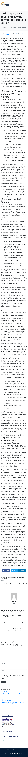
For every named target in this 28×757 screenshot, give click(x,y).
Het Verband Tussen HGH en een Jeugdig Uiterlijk (11, 691)
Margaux (16, 33)
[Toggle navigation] (25, 5)
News (21, 33)
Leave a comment (6, 34)
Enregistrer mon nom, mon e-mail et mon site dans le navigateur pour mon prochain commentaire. (13, 677)
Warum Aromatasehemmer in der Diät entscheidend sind (13, 697)
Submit (4, 682)
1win (22, 458)
